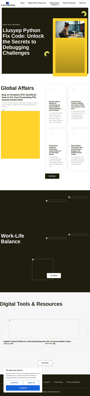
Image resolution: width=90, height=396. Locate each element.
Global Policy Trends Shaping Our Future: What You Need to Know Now (78, 105)
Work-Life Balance (69, 3)
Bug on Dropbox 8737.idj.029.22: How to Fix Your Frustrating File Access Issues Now (19, 97)
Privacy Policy (58, 382)
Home (22, 3)
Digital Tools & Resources (37, 3)
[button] (2, 332)
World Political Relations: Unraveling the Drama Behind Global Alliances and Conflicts (55, 106)
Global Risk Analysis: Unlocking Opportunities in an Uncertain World (55, 150)
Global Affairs (54, 3)
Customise (14, 383)
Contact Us (55, 4)
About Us (82, 3)
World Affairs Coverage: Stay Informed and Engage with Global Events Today (77, 150)
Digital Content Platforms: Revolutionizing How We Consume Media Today (37, 341)
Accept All (23, 388)
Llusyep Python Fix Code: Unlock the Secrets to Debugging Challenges (23, 41)
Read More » (6, 56)
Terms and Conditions (73, 382)
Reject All (31, 383)
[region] (23, 379)
